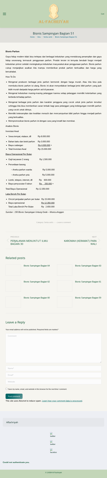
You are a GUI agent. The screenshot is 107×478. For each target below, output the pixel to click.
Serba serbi (48, 222)
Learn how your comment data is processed (62, 401)
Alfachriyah (12, 422)
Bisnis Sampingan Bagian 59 (88, 297)
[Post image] (13, 270)
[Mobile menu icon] (4, 14)
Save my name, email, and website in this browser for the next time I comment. (37, 389)
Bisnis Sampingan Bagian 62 (37, 281)
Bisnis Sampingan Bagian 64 (37, 265)
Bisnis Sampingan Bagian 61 (88, 281)
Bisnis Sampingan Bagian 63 (88, 265)
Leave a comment (64, 222)
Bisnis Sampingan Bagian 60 (37, 297)
